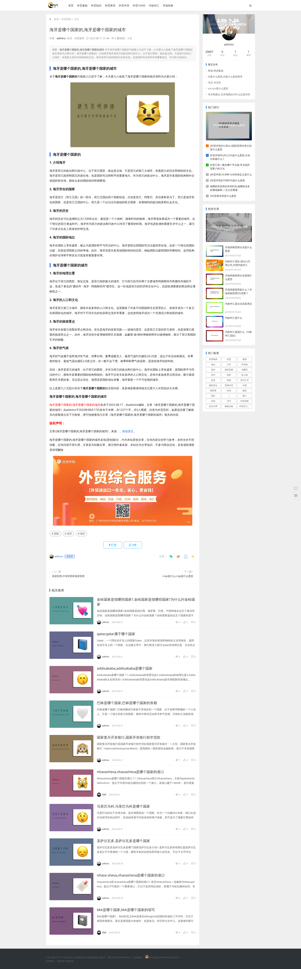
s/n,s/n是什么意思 (218, 88)
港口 (244, 395)
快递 (229, 380)
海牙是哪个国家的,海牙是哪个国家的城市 (87, 29)
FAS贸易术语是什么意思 (223, 195)
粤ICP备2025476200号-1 (120, 957)
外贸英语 (110, 5)
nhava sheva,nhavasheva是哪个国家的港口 (131, 875)
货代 (213, 374)
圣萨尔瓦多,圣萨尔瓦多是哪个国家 (123, 840)
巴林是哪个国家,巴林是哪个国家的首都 (127, 702)
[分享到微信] (171, 556)
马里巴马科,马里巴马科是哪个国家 (123, 806)
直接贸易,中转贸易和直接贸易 (68, 576)
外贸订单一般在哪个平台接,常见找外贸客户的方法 (230, 166)
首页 (71, 5)
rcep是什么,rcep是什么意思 (178, 576)
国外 (213, 395)
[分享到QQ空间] (193, 556)
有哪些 (244, 369)
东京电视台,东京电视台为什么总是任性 (229, 94)
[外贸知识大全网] (53, 7)
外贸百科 (66, 19)
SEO (229, 401)
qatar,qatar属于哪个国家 (116, 633)
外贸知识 (96, 5)
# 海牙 (68, 533)
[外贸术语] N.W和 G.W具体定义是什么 (231, 174)
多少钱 (244, 374)
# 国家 (55, 533)
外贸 (229, 359)
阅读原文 (127, 431)
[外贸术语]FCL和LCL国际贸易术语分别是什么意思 (231, 147)
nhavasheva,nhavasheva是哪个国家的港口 (130, 771)
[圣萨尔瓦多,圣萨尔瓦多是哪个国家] (71, 852)
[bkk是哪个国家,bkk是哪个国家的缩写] (71, 921)
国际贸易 (229, 369)
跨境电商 (213, 359)
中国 (244, 385)
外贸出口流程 (245, 406)
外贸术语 (124, 5)
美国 (244, 359)
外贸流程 (244, 401)
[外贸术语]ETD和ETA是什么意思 (227, 180)
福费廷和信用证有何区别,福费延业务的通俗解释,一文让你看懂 (230, 188)
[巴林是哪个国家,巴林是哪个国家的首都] (71, 714)
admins (61, 38)
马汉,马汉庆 (214, 82)
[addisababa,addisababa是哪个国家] (71, 679)
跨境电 (244, 364)
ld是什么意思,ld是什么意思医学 (225, 76)
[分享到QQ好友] (185, 556)
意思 (213, 380)
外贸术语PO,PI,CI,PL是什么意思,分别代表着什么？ (230, 157)
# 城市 (81, 533)
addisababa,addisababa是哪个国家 (124, 668)
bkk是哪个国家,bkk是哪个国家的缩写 (126, 909)
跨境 (229, 390)
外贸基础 (82, 5)
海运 (213, 364)
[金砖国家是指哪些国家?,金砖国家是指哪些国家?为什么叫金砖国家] (71, 610)
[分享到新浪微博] (178, 556)
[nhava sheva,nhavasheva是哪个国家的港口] (71, 886)
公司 (229, 364)
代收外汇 (154, 5)
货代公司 (244, 380)
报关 (213, 369)
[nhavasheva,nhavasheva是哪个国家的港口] (71, 783)
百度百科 (60, 961)
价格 (213, 401)
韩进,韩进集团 (215, 70)
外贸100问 (139, 5)
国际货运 (213, 385)
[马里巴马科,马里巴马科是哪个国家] (71, 817)
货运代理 (213, 406)
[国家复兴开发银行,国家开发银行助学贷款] (71, 748)
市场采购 (168, 5)
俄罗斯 (213, 390)
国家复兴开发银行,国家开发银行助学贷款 (128, 737)
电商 (229, 374)
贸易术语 (229, 385)
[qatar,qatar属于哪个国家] (71, 645)
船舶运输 (229, 406)
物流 (244, 390)
